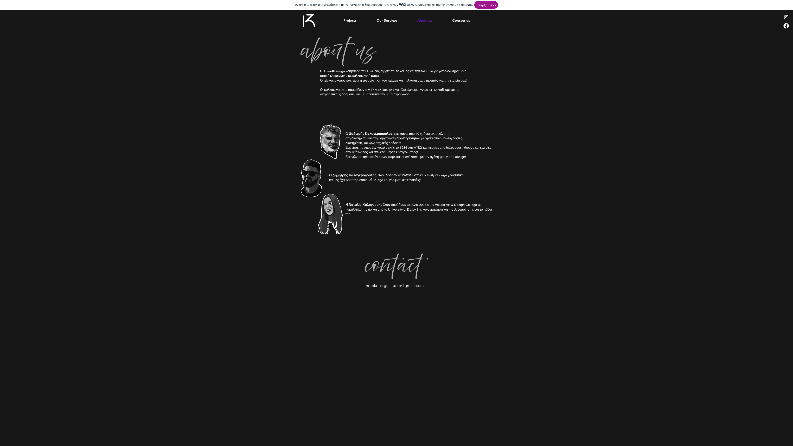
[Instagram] (786, 17)
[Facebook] (786, 25)
